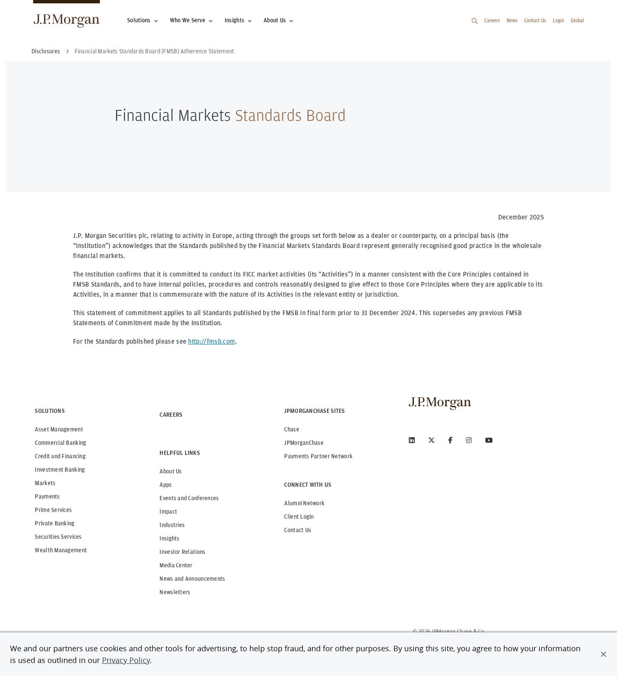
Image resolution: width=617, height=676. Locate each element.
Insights (234, 20)
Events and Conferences (189, 498)
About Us (275, 20)
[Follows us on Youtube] (489, 440)
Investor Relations (182, 551)
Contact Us (535, 20)
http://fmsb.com (211, 341)
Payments (47, 496)
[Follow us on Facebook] (450, 440)
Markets (45, 483)
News (512, 20)
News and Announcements (192, 578)
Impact (168, 511)
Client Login (299, 516)
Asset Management (59, 429)
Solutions (139, 20)
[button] (603, 654)
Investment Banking (60, 469)
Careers (492, 20)
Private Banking (54, 523)
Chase (291, 429)
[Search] (475, 21)
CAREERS (170, 414)
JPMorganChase (304, 442)
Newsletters (174, 592)
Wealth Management (61, 550)
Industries (172, 525)
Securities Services (58, 536)
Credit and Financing (60, 456)
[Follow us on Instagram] (469, 440)
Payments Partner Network (318, 456)
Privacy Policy (126, 660)
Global (577, 20)
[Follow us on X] (431, 440)
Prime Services (53, 509)
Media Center (175, 565)
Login (558, 20)
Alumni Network (304, 503)
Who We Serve (187, 20)
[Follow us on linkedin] (412, 440)
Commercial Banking (60, 442)
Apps (165, 484)
